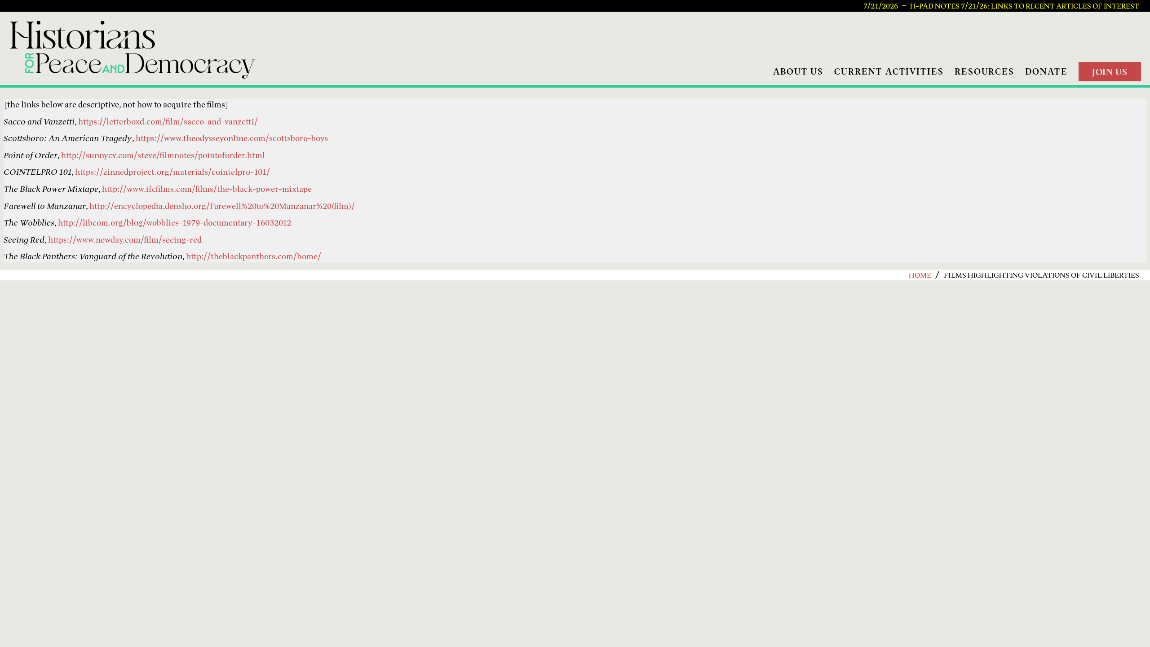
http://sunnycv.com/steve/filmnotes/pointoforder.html (163, 155)
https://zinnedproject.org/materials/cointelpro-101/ (172, 171)
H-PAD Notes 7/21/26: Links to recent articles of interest (1024, 5)
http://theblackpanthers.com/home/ (253, 256)
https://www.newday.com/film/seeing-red (125, 239)
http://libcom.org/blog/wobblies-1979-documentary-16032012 (174, 222)
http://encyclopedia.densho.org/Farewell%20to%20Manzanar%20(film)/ (222, 206)
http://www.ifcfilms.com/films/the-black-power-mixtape (207, 188)
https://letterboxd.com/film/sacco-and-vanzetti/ (168, 121)
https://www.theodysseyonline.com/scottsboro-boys (232, 138)
